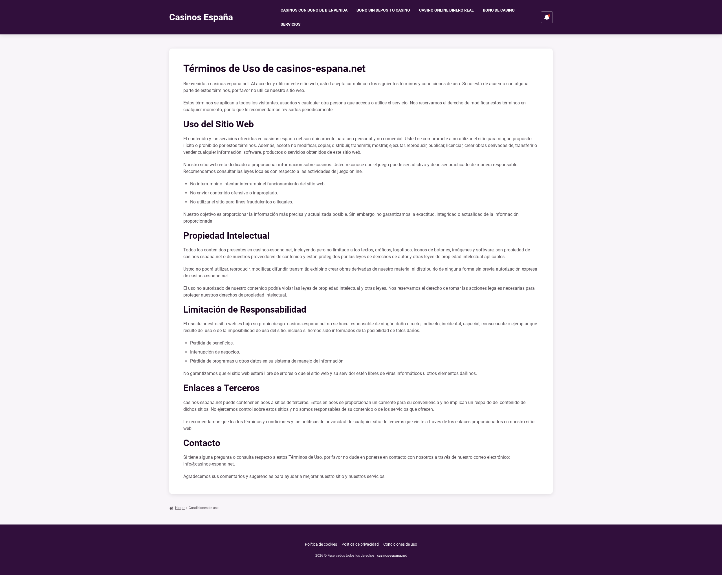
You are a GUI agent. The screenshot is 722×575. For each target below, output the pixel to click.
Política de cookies (321, 544)
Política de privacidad (360, 544)
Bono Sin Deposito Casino (383, 10)
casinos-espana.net (392, 556)
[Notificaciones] (547, 17)
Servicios (291, 24)
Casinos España (201, 17)
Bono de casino (499, 10)
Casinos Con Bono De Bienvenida (314, 10)
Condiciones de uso (400, 544)
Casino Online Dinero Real (446, 10)
